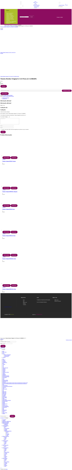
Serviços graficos (7, 355)
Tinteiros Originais (9, 95)
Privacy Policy (4, 396)
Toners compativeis (5, 447)
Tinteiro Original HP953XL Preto (9, 289)
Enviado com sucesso (5, 375)
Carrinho (3, 364)
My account (4, 394)
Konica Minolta (6, 428)
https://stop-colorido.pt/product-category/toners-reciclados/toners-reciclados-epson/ (15, 382)
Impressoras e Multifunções (6, 421)
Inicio (3, 351)
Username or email (3, 341)
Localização (4, 387)
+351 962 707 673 (61, 5)
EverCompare (4, 377)
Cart (3, 365)
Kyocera (7, 433)
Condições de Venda (40, 299)
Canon (5, 442)
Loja (3, 389)
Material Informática (5, 423)
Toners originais (4, 458)
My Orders (4, 395)
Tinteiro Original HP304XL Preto (9, 258)
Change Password (5, 367)
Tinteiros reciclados (5, 445)
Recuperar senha (4, 401)
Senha (1, 343)
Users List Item (4, 412)
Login (3, 346)
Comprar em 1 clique (66, 90)
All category (4, 419)
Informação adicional (5, 97)
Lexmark (5, 429)
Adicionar (3, 86)
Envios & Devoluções (46, 299)
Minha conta (4, 391)
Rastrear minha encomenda (6, 400)
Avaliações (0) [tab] (3, 107)
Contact (3, 373)
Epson (5, 443)
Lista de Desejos (4, 385)
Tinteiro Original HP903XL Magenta (9, 191)
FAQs (3, 379)
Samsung (5, 430)
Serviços (3, 353)
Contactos (3, 357)
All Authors (4, 361)
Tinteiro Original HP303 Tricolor (9, 161)
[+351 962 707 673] (60, 3)
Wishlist (3, 413)
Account (3, 360)
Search (31, 16)
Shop (3, 408)
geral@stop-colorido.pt (7, 306)
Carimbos (3, 420)
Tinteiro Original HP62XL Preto (8, 235)
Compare (3, 371)
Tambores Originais (5, 425)
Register (3, 402)
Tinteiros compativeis (5, 436)
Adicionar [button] (3, 159)
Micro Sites (12, 314)
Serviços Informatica (7, 354)
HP (4, 427)
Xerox (7, 435)
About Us (3, 359)
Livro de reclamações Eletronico (42, 302)
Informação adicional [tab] (5, 100)
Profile (3, 398)
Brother (5, 95)
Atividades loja (4, 362)
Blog (3, 363)
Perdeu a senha (2, 347)
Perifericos (6, 424)
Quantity (1, 83)
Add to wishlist (4, 93)
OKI (5, 454)
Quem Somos (4, 399)
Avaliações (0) (4, 98)
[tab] (37, 97)
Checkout (3, 368)
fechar (6, 469)
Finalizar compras (5, 380)
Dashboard (4, 374)
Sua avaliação (2, 116)
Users (3, 411)
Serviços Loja (6, 356)
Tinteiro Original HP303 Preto (8, 209)
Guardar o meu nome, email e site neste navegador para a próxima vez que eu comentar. (15, 129)
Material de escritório (5, 422)
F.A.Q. (3, 378)
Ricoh (5, 455)
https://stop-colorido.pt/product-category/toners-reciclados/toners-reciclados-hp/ (14, 383)
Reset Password (4, 403)
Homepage (4, 381)
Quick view (14, 157)
